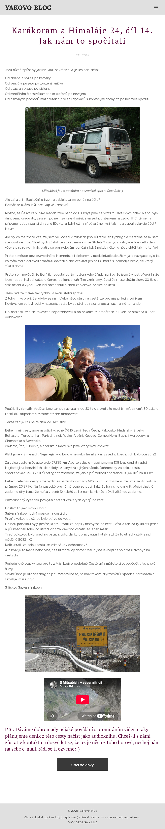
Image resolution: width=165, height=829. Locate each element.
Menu (156, 7)
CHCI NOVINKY (86, 822)
